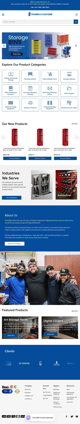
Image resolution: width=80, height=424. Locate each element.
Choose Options (14, 158)
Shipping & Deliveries (56, 393)
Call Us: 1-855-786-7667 (40, 7)
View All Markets (11, 198)
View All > (75, 123)
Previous (3, 137)
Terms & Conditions (56, 403)
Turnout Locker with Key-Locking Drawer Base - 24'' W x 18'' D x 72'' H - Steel (13, 149)
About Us (27, 389)
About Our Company (14, 244)
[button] (76, 46)
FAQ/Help (56, 389)
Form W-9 (70, 402)
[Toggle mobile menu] (3, 15)
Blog (68, 389)
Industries (28, 392)
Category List (29, 396)
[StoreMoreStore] (40, 15)
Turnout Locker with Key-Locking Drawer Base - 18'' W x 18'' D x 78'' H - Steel (39, 149)
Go (76, 22)
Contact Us (28, 399)
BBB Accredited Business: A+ (40, 2)
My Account (46, 392)
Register (49, 395)
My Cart (45, 398)
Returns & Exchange (56, 398)
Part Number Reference (70, 393)
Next (77, 137)
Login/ (45, 395)
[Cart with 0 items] (76, 15)
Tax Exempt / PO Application (72, 398)
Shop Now (11, 335)
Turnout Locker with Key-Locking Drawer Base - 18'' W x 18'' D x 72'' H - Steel (64, 149)
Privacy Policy (57, 407)
